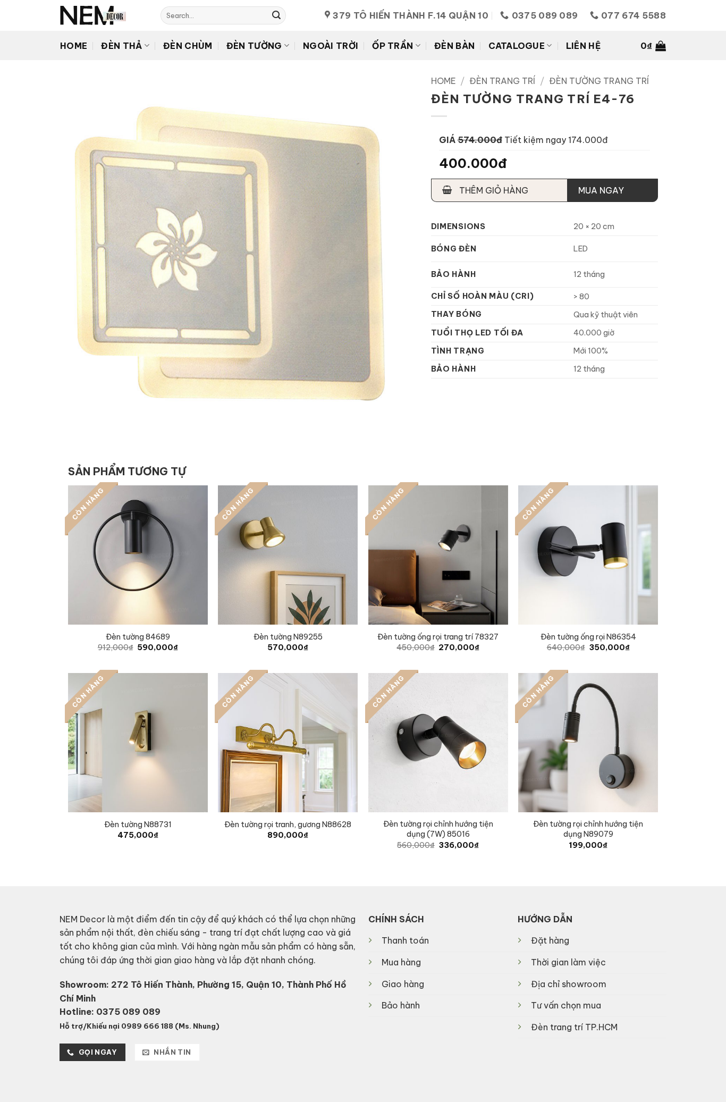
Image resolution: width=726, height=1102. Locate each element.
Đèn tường (254, 45)
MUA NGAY (601, 190)
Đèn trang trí (502, 80)
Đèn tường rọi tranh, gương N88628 (287, 824)
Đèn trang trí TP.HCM (574, 1027)
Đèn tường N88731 (138, 824)
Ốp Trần (392, 45)
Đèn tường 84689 (138, 637)
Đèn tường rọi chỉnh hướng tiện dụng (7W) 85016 (438, 829)
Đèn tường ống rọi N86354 (588, 637)
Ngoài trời (330, 45)
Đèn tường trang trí (599, 80)
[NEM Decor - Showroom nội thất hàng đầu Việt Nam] (102, 15)
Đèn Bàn (454, 45)
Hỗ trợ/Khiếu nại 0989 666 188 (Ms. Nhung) (140, 1026)
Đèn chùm (188, 45)
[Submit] (276, 15)
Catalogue (516, 45)
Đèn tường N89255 (288, 637)
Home (73, 45)
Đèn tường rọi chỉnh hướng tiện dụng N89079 (588, 829)
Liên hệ (583, 45)
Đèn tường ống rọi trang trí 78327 (438, 637)
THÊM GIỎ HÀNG (492, 190)
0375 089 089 (128, 1011)
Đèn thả (121, 45)
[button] (653, 45)
